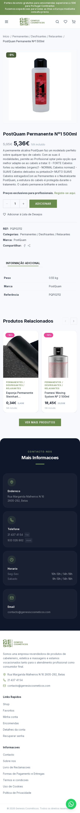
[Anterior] (65, 321)
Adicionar (43, 203)
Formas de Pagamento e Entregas (23, 773)
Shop (6, 704)
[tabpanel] (40, 286)
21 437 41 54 (18, 534)
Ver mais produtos (40, 422)
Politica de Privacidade (17, 792)
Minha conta (10, 716)
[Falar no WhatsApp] (71, 804)
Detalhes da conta (14, 729)
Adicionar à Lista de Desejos (24, 214)
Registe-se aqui (64, 193)
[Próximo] (73, 321)
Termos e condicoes (15, 780)
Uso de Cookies (13, 786)
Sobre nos (9, 761)
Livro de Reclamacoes (16, 767)
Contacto (8, 754)
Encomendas (11, 723)
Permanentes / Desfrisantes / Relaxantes (37, 36)
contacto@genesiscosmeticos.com (28, 685)
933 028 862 (19, 540)
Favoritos (8, 710)
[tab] (23, 263)
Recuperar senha (13, 735)
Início (6, 36)
